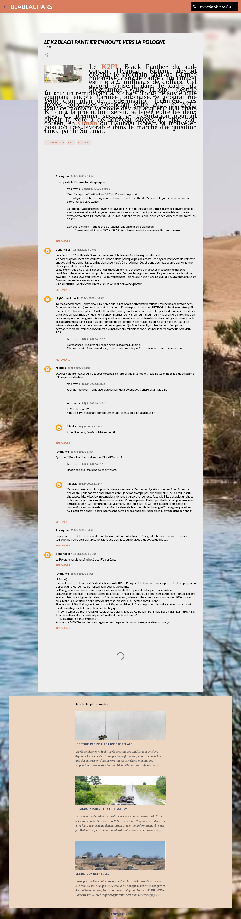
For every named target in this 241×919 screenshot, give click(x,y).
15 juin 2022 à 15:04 (82, 451)
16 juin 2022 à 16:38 (82, 573)
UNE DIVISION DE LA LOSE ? (92, 873)
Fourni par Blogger (123, 913)
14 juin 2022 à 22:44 (82, 176)
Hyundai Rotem (55, 142)
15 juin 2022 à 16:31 (93, 403)
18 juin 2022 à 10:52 (93, 339)
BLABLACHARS (31, 6)
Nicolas (61, 367)
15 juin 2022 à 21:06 (84, 553)
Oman (87, 123)
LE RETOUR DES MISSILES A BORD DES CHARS (103, 744)
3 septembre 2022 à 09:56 (96, 188)
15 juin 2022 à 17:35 (90, 426)
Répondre (63, 241)
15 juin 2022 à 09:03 (84, 249)
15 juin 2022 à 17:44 (90, 483)
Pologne (83, 142)
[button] (46, 55)
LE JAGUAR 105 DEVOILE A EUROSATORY (101, 809)
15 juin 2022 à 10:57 (92, 298)
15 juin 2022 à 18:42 (82, 530)
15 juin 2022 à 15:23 (93, 383)
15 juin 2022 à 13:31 (79, 367)
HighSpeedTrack (67, 298)
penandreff (64, 249)
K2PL (110, 66)
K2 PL (71, 142)
